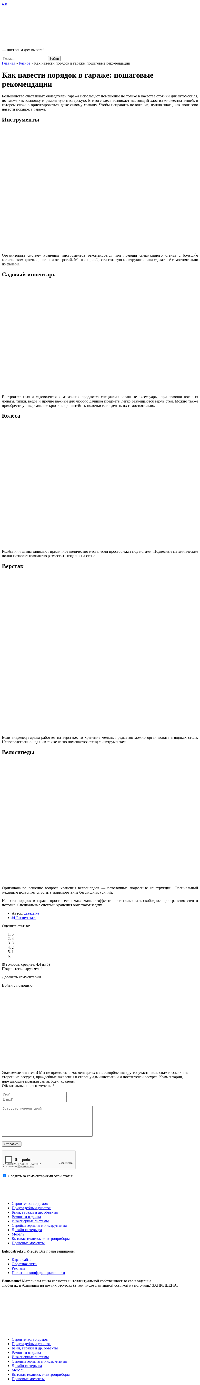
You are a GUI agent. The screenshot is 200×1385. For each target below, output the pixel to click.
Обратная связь (24, 1264)
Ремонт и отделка (26, 1217)
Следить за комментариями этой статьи (40, 1176)
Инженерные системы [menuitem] (30, 1357)
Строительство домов (30, 1203)
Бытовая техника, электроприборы (41, 1238)
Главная (8, 63)
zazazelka (31, 913)
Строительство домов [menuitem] (30, 1339)
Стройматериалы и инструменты (39, 1225)
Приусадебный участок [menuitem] (31, 1344)
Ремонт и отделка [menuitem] (26, 1352)
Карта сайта (21, 1259)
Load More (100, 1190)
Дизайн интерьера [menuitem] (27, 1366)
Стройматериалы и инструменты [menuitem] (39, 1361)
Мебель (18, 1234)
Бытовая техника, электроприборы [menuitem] (41, 1374)
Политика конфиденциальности (38, 1273)
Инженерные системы (30, 1221)
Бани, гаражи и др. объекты (35, 1212)
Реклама (18, 1268)
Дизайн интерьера (27, 1230)
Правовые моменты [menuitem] (28, 1379)
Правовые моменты (28, 1243)
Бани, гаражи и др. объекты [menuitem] (35, 1348)
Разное (24, 63)
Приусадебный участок (31, 1208)
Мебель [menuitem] (18, 1370)
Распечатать (25, 918)
